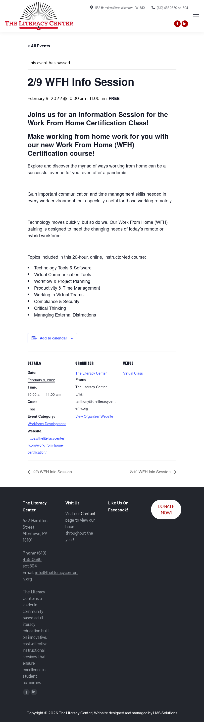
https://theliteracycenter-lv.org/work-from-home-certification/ (46, 445)
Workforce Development (47, 423)
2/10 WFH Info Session (151, 472)
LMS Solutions (165, 713)
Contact (88, 513)
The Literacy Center (91, 373)
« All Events (39, 46)
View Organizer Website (94, 416)
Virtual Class (133, 373)
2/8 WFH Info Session (52, 472)
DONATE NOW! (166, 510)
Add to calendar (53, 337)
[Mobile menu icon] (196, 16)
